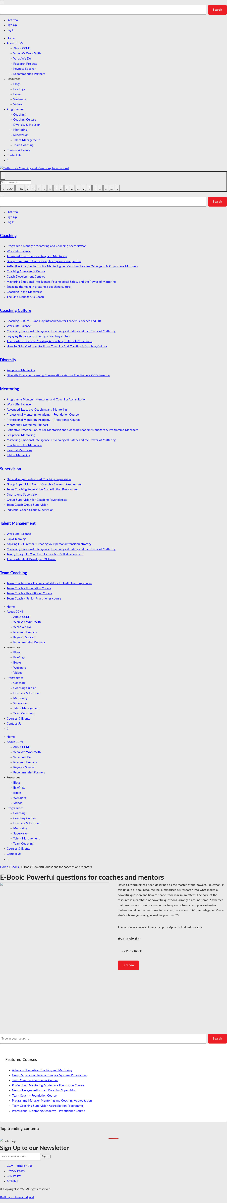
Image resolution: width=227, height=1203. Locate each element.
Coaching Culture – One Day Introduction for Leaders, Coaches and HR (54, 321)
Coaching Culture (24, 119)
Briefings (19, 89)
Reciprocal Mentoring (21, 370)
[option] (2, 188)
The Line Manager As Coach (25, 297)
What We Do (22, 58)
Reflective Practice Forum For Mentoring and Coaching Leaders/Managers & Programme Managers (72, 266)
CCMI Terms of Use (20, 1165)
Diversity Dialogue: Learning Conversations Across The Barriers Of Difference (58, 375)
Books (17, 94)
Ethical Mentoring (18, 455)
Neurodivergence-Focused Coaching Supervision (39, 479)
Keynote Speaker (24, 68)
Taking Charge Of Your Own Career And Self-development (45, 554)
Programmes (15, 109)
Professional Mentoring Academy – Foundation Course (43, 414)
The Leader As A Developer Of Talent (31, 559)
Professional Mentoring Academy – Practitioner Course (43, 419)
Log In (10, 30)
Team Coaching (23, 145)
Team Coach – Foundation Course (29, 588)
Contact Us (14, 155)
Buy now (128, 965)
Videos (17, 104)
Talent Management (26, 140)
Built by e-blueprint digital (17, 1197)
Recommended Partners (29, 74)
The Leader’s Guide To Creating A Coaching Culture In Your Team (49, 341)
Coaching (19, 114)
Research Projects (25, 63)
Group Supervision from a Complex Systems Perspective (44, 261)
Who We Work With (27, 53)
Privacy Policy (16, 1171)
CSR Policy (14, 1176)
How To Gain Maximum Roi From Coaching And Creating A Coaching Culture (57, 346)
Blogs (16, 84)
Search (217, 9)
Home (11, 38)
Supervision (21, 135)
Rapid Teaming (16, 539)
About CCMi (15, 43)
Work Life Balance (19, 251)
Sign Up (12, 25)
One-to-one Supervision (22, 494)
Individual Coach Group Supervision (30, 510)
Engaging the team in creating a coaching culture (39, 286)
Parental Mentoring (19, 450)
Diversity (8, 360)
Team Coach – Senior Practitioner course (34, 598)
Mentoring (20, 129)
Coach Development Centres (26, 276)
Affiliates (12, 1181)
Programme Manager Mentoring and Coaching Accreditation (46, 246)
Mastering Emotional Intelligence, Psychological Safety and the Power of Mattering (61, 281)
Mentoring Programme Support (27, 425)
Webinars (19, 99)
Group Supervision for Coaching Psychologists (37, 499)
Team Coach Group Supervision (27, 504)
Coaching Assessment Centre (26, 271)
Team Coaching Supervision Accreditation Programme (42, 489)
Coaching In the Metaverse (24, 292)
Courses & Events (18, 150)
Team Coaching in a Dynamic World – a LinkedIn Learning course (49, 583)
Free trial (12, 20)
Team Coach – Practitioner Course (29, 593)
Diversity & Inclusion (27, 124)
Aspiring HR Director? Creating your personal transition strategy (49, 544)
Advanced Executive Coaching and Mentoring (37, 256)
